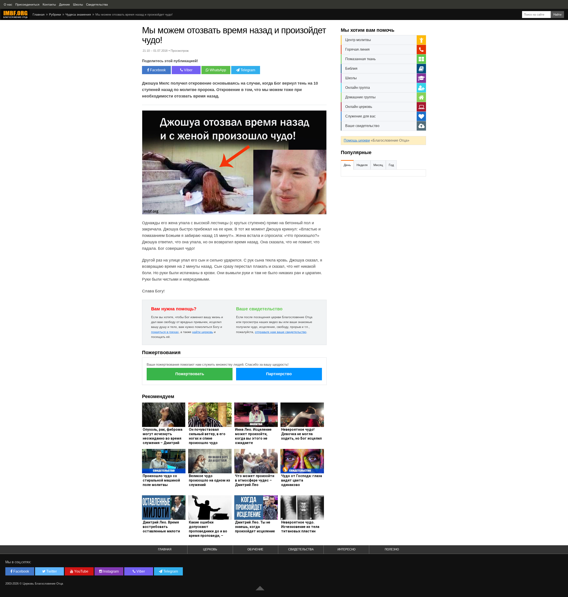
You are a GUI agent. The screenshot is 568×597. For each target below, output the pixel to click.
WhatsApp (217, 70)
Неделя (362, 165)
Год (391, 165)
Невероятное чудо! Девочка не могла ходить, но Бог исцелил (301, 433)
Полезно (392, 549)
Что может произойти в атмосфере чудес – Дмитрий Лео (254, 480)
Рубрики (55, 14)
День (347, 165)
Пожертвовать (189, 374)
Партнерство (279, 374)
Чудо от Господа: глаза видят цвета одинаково (301, 480)
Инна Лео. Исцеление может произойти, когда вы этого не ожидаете (253, 436)
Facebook (157, 70)
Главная (39, 14)
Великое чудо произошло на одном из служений (209, 480)
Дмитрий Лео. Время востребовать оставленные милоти (161, 526)
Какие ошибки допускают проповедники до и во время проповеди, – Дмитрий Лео (208, 531)
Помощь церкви (357, 140)
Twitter (51, 571)
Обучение (255, 549)
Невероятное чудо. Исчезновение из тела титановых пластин (300, 526)
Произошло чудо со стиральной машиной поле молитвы (161, 480)
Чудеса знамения (78, 14)
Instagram (110, 571)
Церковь (210, 549)
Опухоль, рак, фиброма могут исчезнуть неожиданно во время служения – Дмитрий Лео (162, 438)
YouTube (80, 571)
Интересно (346, 549)
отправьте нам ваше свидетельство (280, 332)
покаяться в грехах (165, 332)
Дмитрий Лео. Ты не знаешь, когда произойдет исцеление (255, 526)
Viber (187, 70)
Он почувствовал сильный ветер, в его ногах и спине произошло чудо (207, 436)
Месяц (378, 165)
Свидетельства (301, 549)
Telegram (247, 70)
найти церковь (202, 332)
